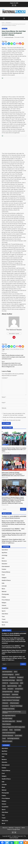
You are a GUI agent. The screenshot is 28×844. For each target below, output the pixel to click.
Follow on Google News (13, 829)
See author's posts (14, 333)
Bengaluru (20, 677)
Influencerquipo (14, 703)
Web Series (5, 622)
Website (4, 408)
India (3, 583)
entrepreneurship (7, 691)
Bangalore (12, 677)
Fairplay (16, 691)
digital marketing (12, 686)
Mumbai (19, 721)
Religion (4, 602)
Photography (5, 594)
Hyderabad (15, 694)
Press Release (6, 600)
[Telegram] (14, 43)
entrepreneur (19, 689)
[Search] (24, 18)
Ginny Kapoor (6, 694)
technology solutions (13, 738)
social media (18, 735)
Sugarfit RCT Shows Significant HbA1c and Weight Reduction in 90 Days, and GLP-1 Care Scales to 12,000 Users (14, 541)
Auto (3, 558)
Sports (3, 611)
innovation (5, 706)
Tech (3, 616)
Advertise (11, 827)
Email (4, 402)
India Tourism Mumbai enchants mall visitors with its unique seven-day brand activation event (13, 356)
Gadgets (4, 577)
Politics (4, 597)
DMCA (23, 827)
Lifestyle (4, 586)
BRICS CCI (19, 680)
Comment (5, 378)
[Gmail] (17, 43)
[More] (23, 43)
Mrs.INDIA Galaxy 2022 (9, 721)
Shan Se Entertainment (9, 732)
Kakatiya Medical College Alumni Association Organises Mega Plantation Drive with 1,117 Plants (14, 438)
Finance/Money (6, 572)
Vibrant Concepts (7, 741)
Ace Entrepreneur (7, 671)
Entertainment (6, 566)
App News (4, 552)
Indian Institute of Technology (11, 700)
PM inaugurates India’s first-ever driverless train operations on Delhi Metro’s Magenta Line (12, 364)
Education (4, 563)
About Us (5, 827)
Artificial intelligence (8, 674)
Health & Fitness (6, 580)
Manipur (7, 349)
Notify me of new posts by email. (12, 420)
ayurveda (5, 677)
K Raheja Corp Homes (8, 709)
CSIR (21, 683)
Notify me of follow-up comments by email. (14, 417)
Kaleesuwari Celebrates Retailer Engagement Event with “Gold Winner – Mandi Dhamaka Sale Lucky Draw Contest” (14, 462)
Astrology (4, 555)
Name (4, 397)
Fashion (4, 569)
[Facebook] (3, 43)
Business (4, 561)
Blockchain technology (9, 680)
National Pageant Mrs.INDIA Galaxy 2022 (14, 727)
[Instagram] (20, 43)
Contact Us (17, 827)
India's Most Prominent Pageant (11, 697)
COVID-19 (5, 683)
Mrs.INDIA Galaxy (7, 718)
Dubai (4, 689)
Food (3, 575)
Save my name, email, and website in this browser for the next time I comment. (14, 414)
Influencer (5, 703)
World (3, 625)
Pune (11, 730)
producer (5, 730)
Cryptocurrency (14, 683)
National (4, 591)
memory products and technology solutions (12, 712)
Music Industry (6, 724)
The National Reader (9, 37)
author (17, 674)
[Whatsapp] (11, 43)
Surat (4, 738)
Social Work (5, 608)
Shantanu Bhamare (8, 735)
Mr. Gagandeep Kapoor (9, 715)
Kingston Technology (16, 706)
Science (4, 605)
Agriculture (5, 549)
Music (3, 588)
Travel (3, 619)
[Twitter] (6, 43)
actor (15, 671)
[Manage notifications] (24, 841)
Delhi (4, 686)
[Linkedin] (9, 43)
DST (20, 686)
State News (4, 28)
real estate (17, 730)
